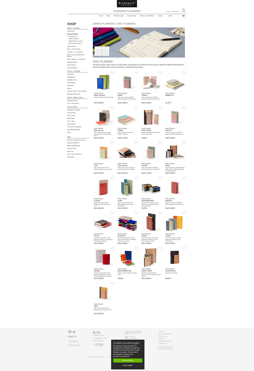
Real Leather (71, 124)
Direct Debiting (73, 341)
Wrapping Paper (72, 100)
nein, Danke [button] (127, 365)
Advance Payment (74, 345)
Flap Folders (71, 83)
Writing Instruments (73, 94)
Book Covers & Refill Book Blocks (76, 55)
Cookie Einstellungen (164, 341)
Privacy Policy (71, 148)
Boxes (69, 88)
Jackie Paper (71, 113)
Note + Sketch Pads (73, 49)
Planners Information (75, 43)
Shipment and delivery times (76, 140)
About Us (70, 151)
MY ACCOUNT (175, 11)
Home (101, 16)
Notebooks (71, 31)
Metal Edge (71, 118)
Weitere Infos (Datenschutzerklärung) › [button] (123, 355)
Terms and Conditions (74, 154)
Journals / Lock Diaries (75, 52)
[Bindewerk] (127, 3)
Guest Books (71, 65)
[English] (184, 15)
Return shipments (98, 341)
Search (170, 15)
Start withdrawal (165, 347)
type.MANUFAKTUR (73, 130)
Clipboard (70, 85)
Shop (108, 16)
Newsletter (70, 157)
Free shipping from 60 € (100, 338)
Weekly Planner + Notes (75, 41)
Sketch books (71, 46)
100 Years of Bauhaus (74, 127)
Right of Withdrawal (73, 146)
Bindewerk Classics (73, 110)
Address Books (72, 62)
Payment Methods (73, 143)
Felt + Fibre (71, 121)
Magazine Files (72, 80)
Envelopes (70, 74)
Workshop (147, 16)
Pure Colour (71, 115)
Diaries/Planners (72, 34)
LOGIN (167, 11)
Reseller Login (118, 16)
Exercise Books (72, 68)
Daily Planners (72, 36)
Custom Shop (131, 16)
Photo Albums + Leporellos (76, 59)
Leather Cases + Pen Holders (77, 91)
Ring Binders (71, 77)
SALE (69, 132)
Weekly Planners (73, 38)
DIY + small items (73, 103)
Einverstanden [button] (127, 360)
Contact (160, 16)
